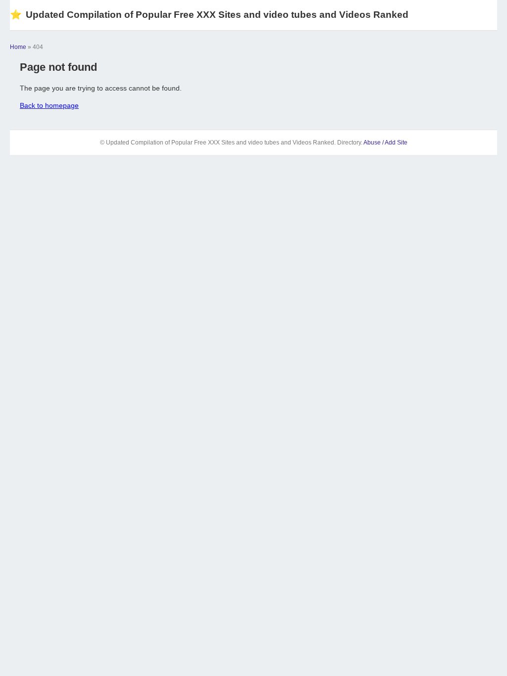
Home (18, 47)
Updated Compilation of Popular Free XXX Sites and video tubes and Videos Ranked (209, 14)
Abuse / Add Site (385, 142)
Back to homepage (49, 105)
